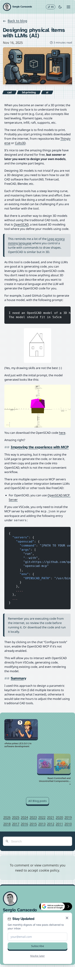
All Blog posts (37, 801)
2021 (50, 817)
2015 (33, 824)
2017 (15, 824)
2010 (68, 824)
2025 (15, 817)
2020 (59, 817)
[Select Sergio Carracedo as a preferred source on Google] (52, 906)
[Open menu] (68, 7)
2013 (42, 824)
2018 (7, 824)
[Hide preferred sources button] (68, 906)
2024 (24, 817)
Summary (18, 678)
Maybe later (37, 956)
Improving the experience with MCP (40, 447)
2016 (24, 824)
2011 (59, 824)
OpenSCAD (21, 224)
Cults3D (20, 143)
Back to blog (17, 21)
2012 (50, 824)
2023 (33, 817)
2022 (42, 817)
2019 (68, 817)
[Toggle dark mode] (60, 7)
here (62, 433)
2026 (7, 817)
